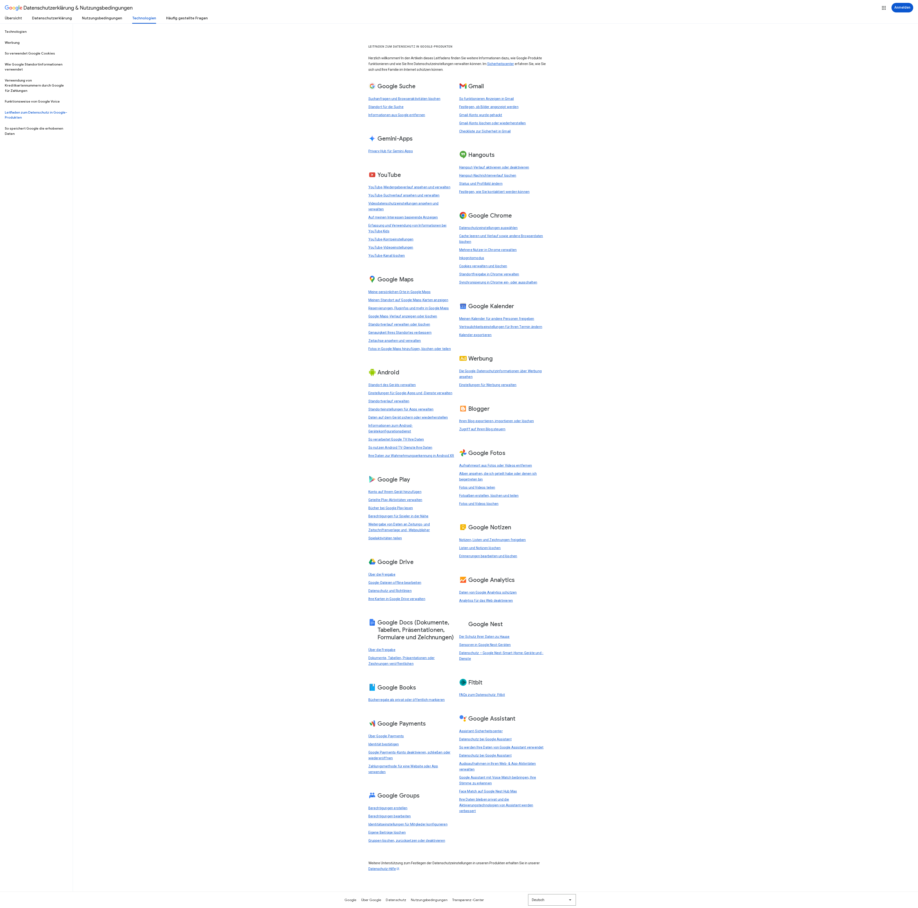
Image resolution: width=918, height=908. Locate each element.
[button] (884, 8)
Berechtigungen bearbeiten (389, 816)
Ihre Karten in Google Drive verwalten (396, 599)
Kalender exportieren (475, 335)
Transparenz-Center (468, 900)
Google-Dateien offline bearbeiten (394, 583)
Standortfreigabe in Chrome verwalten (489, 274)
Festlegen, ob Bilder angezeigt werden (489, 107)
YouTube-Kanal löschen (386, 255)
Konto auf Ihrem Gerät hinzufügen (394, 492)
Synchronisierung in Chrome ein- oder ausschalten (498, 282)
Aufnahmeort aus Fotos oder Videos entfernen (495, 465)
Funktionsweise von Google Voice (32, 101)
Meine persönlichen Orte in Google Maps (399, 292)
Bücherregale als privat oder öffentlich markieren (406, 700)
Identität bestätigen (383, 744)
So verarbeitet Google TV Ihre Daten (396, 439)
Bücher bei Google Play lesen (390, 508)
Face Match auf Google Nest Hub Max (488, 791)
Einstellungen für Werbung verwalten (488, 385)
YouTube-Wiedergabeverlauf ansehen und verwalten (409, 187)
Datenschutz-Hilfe (382, 869)
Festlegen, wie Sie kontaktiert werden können (494, 192)
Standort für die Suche (386, 107)
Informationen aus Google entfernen (396, 115)
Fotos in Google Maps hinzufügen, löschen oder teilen (409, 349)
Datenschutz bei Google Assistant (485, 739)
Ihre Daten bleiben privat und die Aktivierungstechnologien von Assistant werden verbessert (496, 805)
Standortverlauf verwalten (389, 401)
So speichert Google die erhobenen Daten (34, 131)
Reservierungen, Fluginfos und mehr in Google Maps (408, 308)
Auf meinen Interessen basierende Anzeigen (403, 217)
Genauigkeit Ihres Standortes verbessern (400, 332)
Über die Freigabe (381, 574)
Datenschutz (396, 900)
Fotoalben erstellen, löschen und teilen (489, 496)
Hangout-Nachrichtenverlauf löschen (487, 175)
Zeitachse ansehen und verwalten (394, 341)
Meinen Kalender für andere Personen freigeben (496, 319)
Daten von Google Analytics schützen (488, 592)
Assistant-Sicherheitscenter (481, 731)
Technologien (144, 18)
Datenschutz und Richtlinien (390, 591)
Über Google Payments (386, 736)
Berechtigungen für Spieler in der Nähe (398, 516)
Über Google (371, 900)
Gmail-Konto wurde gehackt (480, 115)
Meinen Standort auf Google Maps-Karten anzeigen (408, 300)
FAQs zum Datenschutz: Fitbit (482, 695)
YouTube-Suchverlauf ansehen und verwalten (404, 195)
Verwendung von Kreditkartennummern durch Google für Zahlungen (34, 85)
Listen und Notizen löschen (480, 548)
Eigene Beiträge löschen (387, 832)
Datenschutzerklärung (52, 18)
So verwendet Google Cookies (30, 53)
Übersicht (13, 18)
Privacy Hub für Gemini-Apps (390, 151)
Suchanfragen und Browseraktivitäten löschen (404, 99)
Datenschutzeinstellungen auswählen (488, 228)
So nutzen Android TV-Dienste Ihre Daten (400, 447)
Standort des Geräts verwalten (392, 385)
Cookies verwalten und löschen (483, 266)
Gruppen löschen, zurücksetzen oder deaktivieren (406, 840)
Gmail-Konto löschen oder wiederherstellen (492, 123)
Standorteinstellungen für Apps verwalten (401, 409)
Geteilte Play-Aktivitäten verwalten (395, 500)
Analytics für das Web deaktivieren (486, 600)
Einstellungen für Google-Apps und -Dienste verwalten (410, 393)
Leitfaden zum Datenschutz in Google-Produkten (36, 115)
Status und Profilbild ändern (481, 184)
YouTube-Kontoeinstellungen (391, 239)
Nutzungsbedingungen (102, 18)
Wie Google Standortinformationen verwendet (33, 67)
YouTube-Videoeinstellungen (390, 247)
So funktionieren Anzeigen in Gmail (486, 99)
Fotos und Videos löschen (479, 504)
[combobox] (552, 900)
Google (350, 900)
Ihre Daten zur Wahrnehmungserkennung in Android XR (411, 456)
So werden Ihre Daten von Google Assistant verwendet (501, 747)
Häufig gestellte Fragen (187, 18)
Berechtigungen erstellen (388, 808)
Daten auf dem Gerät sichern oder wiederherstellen (408, 417)
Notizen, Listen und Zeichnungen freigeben (492, 540)
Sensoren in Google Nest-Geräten (485, 645)
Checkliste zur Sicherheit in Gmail (485, 131)
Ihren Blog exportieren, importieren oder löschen (496, 421)
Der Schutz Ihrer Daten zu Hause (484, 637)
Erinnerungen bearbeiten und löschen (488, 556)
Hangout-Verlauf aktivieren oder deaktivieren (494, 167)
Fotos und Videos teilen (477, 487)
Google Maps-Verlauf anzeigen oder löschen (402, 316)
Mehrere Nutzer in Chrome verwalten (488, 250)
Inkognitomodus (471, 258)
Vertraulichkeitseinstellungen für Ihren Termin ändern (500, 327)
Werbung (12, 42)
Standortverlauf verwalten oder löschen (399, 324)
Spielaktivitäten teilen (385, 538)
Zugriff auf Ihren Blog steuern (482, 429)
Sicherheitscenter (500, 64)
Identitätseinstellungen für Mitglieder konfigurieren (408, 824)
